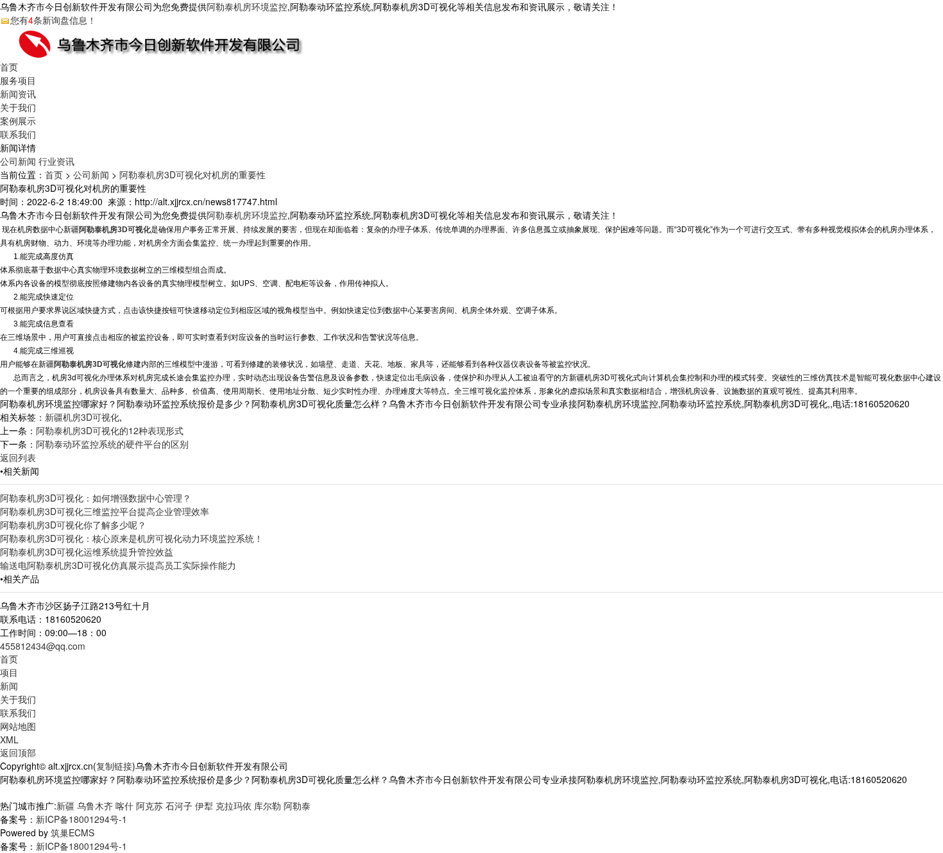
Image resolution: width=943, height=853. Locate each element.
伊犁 (204, 805)
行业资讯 (56, 161)
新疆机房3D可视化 (82, 416)
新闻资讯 (18, 93)
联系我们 (18, 134)
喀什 (124, 805)
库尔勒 (267, 805)
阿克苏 (149, 805)
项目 (9, 672)
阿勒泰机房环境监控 (247, 6)
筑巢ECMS (72, 832)
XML (9, 739)
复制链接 (114, 765)
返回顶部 (18, 752)
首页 (9, 66)
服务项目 (18, 80)
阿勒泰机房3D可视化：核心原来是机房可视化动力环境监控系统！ (131, 538)
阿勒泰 (297, 805)
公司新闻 (18, 161)
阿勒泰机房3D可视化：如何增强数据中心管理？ (95, 497)
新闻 (9, 685)
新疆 (65, 805)
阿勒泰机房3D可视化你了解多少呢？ (73, 524)
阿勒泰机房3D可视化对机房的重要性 (192, 174)
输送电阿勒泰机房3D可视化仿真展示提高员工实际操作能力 (118, 565)
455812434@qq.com (42, 645)
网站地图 (18, 726)
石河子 (179, 805)
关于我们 (18, 107)
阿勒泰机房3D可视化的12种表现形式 (109, 430)
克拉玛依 (233, 805)
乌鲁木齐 (95, 805)
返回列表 (18, 457)
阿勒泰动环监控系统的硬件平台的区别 (112, 443)
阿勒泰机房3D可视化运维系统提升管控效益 (86, 551)
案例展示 (18, 120)
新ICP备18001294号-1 (81, 819)
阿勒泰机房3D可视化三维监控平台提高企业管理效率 (104, 511)
